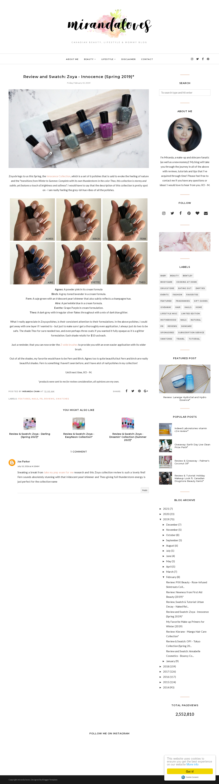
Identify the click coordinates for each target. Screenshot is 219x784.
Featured (24, 399)
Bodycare (166, 282)
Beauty (174, 276)
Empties (200, 288)
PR (41, 399)
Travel (180, 339)
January (170, 661)
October (171, 534)
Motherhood (168, 320)
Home (199, 307)
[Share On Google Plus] (146, 391)
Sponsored (167, 332)
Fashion (177, 295)
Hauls (188, 307)
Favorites (192, 295)
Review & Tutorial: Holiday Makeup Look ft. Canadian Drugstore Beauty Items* (190, 478)
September (172, 540)
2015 (166, 682)
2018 (166, 666)
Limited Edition (190, 314)
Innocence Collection (58, 176)
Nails (35, 399)
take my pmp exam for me (59, 472)
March (169, 571)
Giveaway (165, 307)
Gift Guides (201, 301)
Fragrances (183, 301)
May (168, 561)
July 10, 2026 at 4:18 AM (28, 466)
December (172, 524)
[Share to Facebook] (126, 391)
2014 (166, 687)
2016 (166, 676)
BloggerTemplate (49, 780)
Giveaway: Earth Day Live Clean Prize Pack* (192, 446)
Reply (144, 490)
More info (192, 764)
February (171, 576)
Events (164, 295)
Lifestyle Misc (168, 314)
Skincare (186, 326)
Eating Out (185, 288)
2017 (166, 671)
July (168, 550)
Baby (163, 276)
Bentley (187, 276)
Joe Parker (23, 461)
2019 (166, 519)
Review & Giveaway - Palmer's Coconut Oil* (192, 462)
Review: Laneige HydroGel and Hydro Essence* (184, 398)
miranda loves (24, 780)
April (169, 566)
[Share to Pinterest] (139, 391)
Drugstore (167, 288)
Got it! (190, 771)
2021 (166, 508)
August (170, 545)
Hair (178, 307)
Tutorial (194, 339)
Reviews (49, 399)
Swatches (62, 399)
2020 (166, 513)
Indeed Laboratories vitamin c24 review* (191, 429)
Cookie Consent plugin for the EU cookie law (189, 777)
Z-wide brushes (69, 344)
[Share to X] (133, 391)
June (168, 555)
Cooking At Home (186, 282)
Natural (196, 320)
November (172, 529)
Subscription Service (191, 332)
